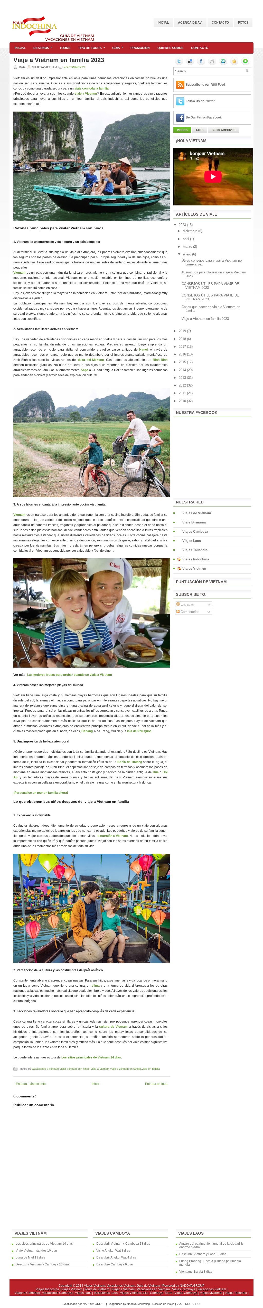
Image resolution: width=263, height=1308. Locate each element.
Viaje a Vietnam (99, 1068)
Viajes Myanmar (211, 1293)
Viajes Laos (191, 541)
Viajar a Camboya (28, 1293)
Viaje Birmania (194, 522)
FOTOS (243, 22)
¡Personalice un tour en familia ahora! (40, 793)
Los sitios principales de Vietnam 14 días (44, 1243)
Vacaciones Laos (106, 1293)
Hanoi (143, 349)
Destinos (42, 47)
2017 (183, 347)
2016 (183, 354)
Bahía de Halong (129, 762)
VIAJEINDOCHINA (188, 1303)
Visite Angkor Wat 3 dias (113, 1250)
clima (96, 985)
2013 (183, 378)
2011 (183, 393)
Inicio (95, 1084)
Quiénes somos (170, 48)
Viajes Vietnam (194, 568)
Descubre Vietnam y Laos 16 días (202, 1254)
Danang (87, 731)
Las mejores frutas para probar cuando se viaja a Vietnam (69, 675)
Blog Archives (223, 130)
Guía (117, 47)
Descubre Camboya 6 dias (115, 1264)
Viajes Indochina (195, 559)
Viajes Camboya (195, 531)
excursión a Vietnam (113, 836)
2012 (183, 385)
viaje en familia (151, 1068)
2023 (183, 225)
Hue (156, 772)
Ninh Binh (160, 360)
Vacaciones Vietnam (212, 1289)
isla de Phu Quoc (139, 731)
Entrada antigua (156, 1084)
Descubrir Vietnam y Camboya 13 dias (123, 1243)
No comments (74, 67)
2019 (183, 331)
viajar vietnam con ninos (75, 1068)
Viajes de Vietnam (196, 513)
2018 (183, 339)
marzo (188, 247)
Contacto (220, 22)
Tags (199, 130)
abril (186, 239)
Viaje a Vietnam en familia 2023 (58, 60)
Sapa (85, 370)
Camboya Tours (161, 1293)
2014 (183, 370)
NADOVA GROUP (192, 1285)
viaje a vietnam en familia (125, 1068)
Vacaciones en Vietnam (154, 1289)
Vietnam (20, 272)
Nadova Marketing (139, 1303)
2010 (183, 401)
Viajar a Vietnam (123, 1289)
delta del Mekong (91, 360)
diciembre (190, 231)
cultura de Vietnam (113, 1026)
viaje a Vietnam (86, 93)
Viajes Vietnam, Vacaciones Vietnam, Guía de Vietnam (122, 1285)
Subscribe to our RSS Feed (205, 84)
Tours (65, 48)
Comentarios (189, 612)
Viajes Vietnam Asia (134, 1293)
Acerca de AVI (190, 22)
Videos (182, 130)
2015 (183, 362)
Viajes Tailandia (195, 550)
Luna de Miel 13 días (30, 1257)
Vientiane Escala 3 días (195, 1271)
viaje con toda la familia (91, 88)
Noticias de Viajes (163, 1303)
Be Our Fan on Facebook (204, 117)
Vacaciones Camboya (57, 1293)
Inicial (163, 22)
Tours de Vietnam (97, 1289)
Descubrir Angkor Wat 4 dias (116, 1257)
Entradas (187, 604)
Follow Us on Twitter (200, 101)
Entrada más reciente (31, 1084)
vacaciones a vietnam (45, 1068)
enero (187, 254)
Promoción (140, 48)
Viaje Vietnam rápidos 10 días (37, 1250)
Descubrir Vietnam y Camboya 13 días (42, 1264)
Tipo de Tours (91, 47)
